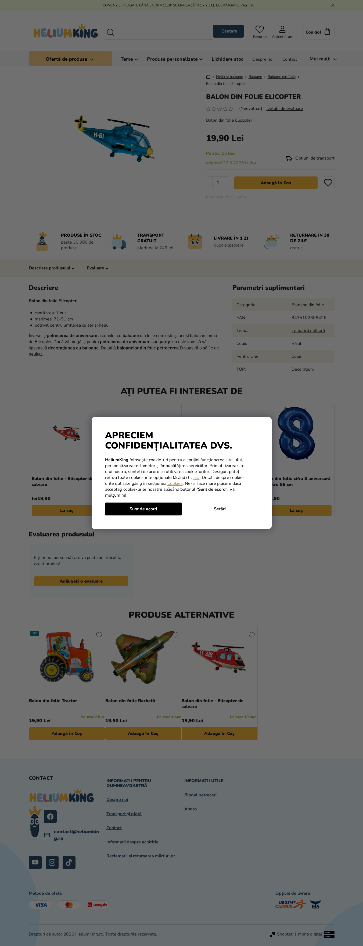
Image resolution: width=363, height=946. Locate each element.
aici (196, 478)
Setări (220, 509)
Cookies (175, 483)
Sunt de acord (143, 509)
